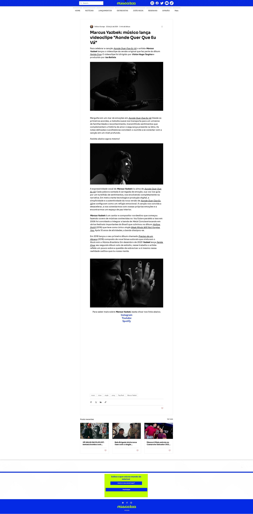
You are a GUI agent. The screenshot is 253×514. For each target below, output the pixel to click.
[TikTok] (172, 3)
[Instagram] (152, 3)
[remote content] (126, 356)
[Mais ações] (162, 26)
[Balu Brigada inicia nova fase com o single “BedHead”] (126, 431)
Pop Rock (121, 395)
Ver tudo (170, 419)
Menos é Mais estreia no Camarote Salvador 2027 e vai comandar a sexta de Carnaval (158, 443)
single (106, 395)
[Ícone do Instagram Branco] (131, 503)
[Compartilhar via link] (105, 402)
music (93, 395)
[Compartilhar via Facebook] (91, 402)
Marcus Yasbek (132, 395)
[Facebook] (157, 3)
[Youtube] (167, 3)
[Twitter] (162, 3)
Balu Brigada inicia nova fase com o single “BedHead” (126, 443)
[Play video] (126, 163)
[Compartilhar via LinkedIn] (101, 402)
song (113, 395)
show (99, 395)
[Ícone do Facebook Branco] (127, 503)
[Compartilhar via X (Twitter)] (96, 402)
